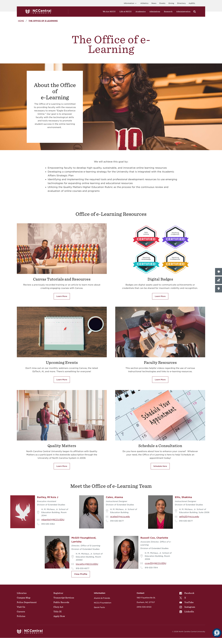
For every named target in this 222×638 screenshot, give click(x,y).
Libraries (21, 593)
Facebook (189, 593)
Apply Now (59, 616)
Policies (21, 616)
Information (129, 3)
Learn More (61, 296)
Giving (171, 3)
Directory (181, 3)
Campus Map (23, 598)
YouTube (189, 602)
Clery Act (58, 607)
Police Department (27, 602)
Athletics (144, 3)
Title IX (57, 611)
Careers (21, 611)
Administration (183, 12)
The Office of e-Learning (43, 21)
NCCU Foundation (102, 603)
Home (21, 21)
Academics (141, 12)
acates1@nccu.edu (120, 516)
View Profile (80, 574)
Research (168, 12)
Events (162, 3)
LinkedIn (189, 611)
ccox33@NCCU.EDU (155, 563)
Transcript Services (63, 598)
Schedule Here (160, 466)
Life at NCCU (125, 12)
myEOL (192, 3)
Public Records (61, 602)
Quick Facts (99, 607)
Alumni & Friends (102, 598)
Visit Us (21, 607)
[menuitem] (187, 593)
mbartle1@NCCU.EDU (52, 519)
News (153, 3)
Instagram (189, 607)
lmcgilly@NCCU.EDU (87, 564)
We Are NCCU (109, 12)
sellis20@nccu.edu (189, 516)
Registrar (58, 593)
